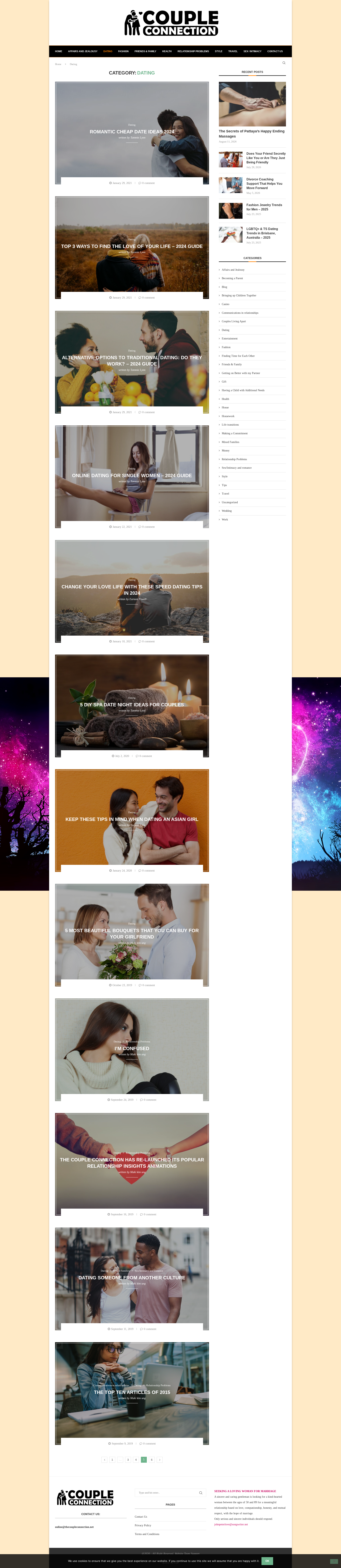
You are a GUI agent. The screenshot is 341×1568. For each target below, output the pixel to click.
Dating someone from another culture (132, 1277)
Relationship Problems (193, 51)
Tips (224, 485)
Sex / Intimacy (252, 51)
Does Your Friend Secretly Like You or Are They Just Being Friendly (266, 158)
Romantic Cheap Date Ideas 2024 (132, 131)
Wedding (227, 510)
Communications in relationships (240, 312)
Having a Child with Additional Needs (243, 390)
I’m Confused (132, 1048)
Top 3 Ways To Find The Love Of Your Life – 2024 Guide (132, 246)
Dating (107, 51)
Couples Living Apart (234, 321)
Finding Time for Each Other (238, 355)
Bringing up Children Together (239, 295)
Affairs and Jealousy (82, 51)
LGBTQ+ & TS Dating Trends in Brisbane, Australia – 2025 (262, 233)
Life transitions (230, 424)
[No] (334, 1561)
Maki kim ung (138, 942)
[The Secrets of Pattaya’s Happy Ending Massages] (252, 104)
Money (226, 450)
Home (58, 51)
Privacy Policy (143, 1525)
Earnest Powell (137, 599)
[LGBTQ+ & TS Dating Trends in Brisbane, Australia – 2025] (231, 235)
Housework (228, 416)
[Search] (284, 63)
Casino (225, 304)
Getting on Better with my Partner (241, 373)
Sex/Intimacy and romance (237, 467)
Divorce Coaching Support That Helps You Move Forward (264, 184)
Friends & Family (145, 51)
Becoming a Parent (232, 278)
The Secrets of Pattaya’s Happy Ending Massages (252, 133)
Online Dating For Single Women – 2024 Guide (132, 475)
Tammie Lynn (137, 137)
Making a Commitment (235, 433)
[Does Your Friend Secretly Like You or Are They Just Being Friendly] (231, 159)
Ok (267, 1561)
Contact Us (141, 1516)
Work (225, 519)
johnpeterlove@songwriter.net (231, 1524)
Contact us (275, 51)
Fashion (123, 51)
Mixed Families (230, 442)
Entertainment (230, 338)
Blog (224, 287)
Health (167, 51)
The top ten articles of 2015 (132, 1392)
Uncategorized (230, 502)
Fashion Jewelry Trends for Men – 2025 (264, 207)
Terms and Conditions (147, 1534)
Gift (224, 381)
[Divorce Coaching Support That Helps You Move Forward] (231, 185)
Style (218, 51)
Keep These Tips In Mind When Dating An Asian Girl (132, 819)
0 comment (148, 183)
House (225, 407)
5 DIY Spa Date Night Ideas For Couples (132, 704)
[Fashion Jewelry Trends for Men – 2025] (231, 211)
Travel (233, 51)
